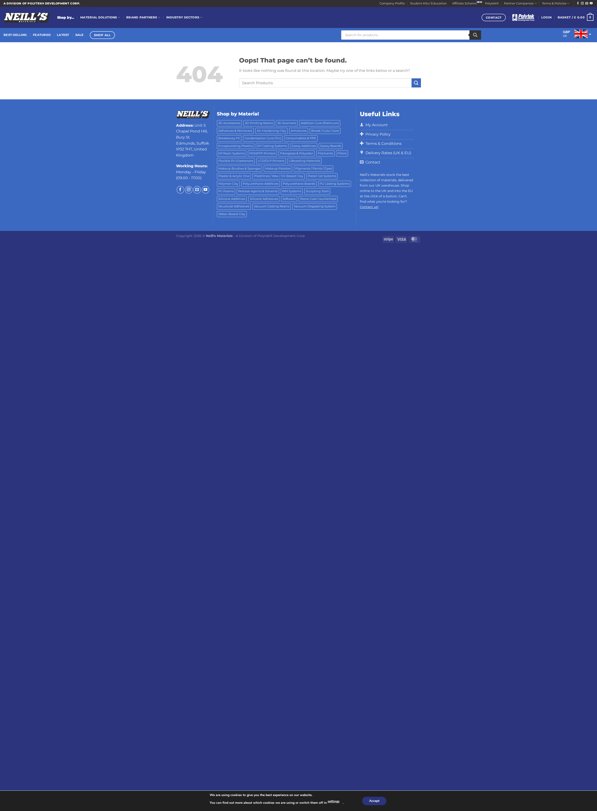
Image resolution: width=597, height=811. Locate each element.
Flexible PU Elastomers (235, 161)
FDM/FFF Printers (262, 153)
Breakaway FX (229, 138)
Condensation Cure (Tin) (262, 138)
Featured (42, 35)
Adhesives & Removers (235, 130)
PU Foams (226, 191)
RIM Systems (291, 191)
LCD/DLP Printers (271, 161)
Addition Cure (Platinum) (320, 123)
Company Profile (392, 3)
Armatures (299, 130)
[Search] (475, 35)
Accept (374, 801)
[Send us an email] (586, 3)
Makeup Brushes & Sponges (239, 168)
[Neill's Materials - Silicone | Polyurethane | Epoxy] (26, 18)
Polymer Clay (228, 183)
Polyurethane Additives (260, 183)
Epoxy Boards (330, 146)
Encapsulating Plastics (235, 146)
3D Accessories (229, 123)
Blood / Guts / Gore (325, 130)
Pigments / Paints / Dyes (313, 168)
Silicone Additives (231, 199)
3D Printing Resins (259, 123)
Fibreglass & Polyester (296, 153)
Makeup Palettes (278, 168)
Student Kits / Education (428, 3)
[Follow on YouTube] (591, 3)
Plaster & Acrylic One (234, 176)
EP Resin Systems (231, 153)
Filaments (325, 153)
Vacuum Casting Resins (271, 206)
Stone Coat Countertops (318, 199)
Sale (79, 35)
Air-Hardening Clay (271, 130)
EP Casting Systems (272, 146)
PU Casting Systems (334, 183)
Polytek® (492, 3)
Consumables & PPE (300, 138)
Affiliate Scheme (464, 3)
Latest (63, 35)
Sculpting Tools (317, 191)
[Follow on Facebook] (577, 3)
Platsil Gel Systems (322, 176)
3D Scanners (286, 123)
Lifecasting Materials (304, 161)
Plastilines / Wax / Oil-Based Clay (278, 176)
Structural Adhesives (233, 206)
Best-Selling (15, 35)
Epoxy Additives (304, 146)
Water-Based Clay (231, 214)
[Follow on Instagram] (582, 3)
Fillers (342, 153)
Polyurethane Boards (299, 183)
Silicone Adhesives (264, 199)
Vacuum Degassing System (315, 206)
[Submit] (416, 82)
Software (289, 199)
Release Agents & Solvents (258, 191)
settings (334, 801)
